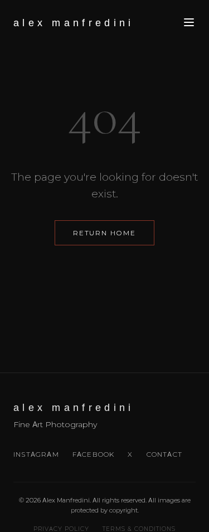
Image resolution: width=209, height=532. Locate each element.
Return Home (104, 233)
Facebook (93, 454)
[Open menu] (189, 23)
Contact (164, 454)
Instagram (36, 454)
